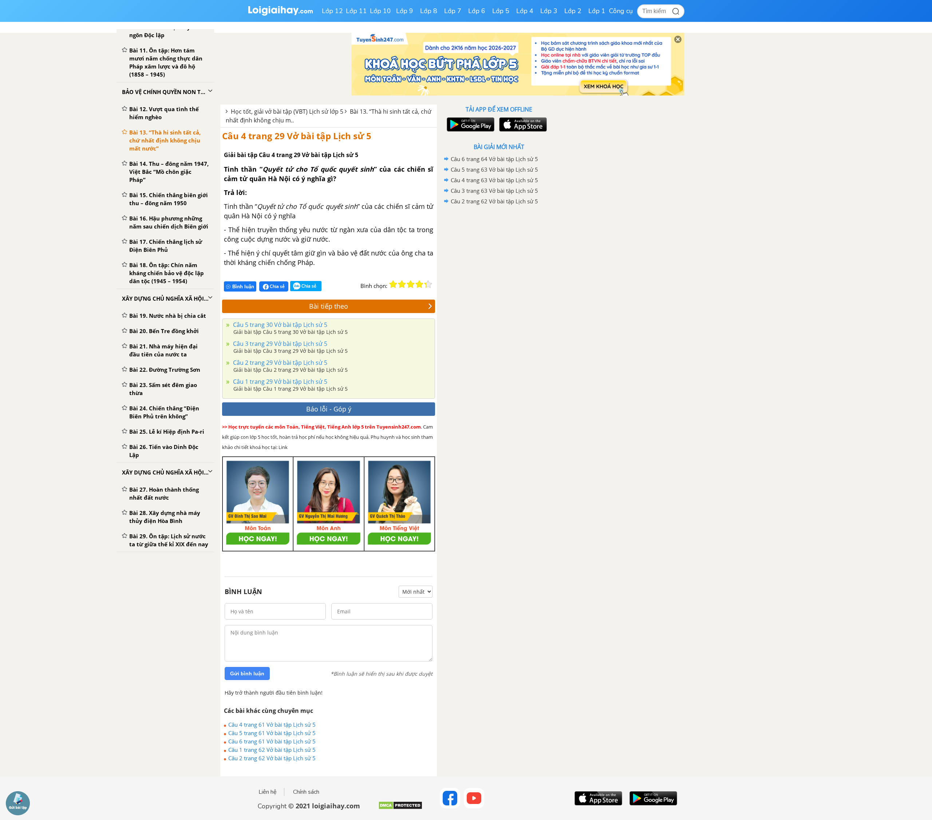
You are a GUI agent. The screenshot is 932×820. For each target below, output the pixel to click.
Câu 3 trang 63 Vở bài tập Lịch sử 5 (494, 190)
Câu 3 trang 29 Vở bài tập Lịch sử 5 (279, 344)
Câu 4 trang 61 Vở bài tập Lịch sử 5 (272, 724)
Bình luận (243, 286)
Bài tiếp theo (328, 306)
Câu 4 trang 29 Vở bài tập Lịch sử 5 (296, 136)
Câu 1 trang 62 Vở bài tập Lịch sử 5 (272, 749)
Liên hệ (267, 792)
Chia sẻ (277, 286)
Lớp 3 (548, 11)
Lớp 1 (596, 11)
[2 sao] (402, 284)
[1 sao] (393, 284)
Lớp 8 (428, 11)
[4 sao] (419, 284)
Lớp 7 (452, 11)
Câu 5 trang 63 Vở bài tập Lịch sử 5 (494, 169)
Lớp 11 (356, 11)
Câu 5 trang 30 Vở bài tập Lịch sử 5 (279, 325)
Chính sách (306, 792)
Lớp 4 (524, 11)
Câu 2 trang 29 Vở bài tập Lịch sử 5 (279, 363)
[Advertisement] (498, 322)
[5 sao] (428, 284)
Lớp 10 (380, 11)
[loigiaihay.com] (280, 14)
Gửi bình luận (247, 673)
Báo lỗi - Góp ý (328, 409)
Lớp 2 (572, 11)
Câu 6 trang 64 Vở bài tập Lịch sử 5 (494, 159)
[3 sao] (410, 284)
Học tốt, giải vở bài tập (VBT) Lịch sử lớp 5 (287, 112)
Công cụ (621, 11)
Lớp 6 (476, 11)
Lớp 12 (332, 11)
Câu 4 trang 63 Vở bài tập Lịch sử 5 (494, 180)
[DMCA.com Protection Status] (400, 808)
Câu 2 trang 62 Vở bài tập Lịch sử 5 (272, 758)
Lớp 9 (404, 11)
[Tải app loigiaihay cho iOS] (522, 124)
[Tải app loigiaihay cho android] (469, 124)
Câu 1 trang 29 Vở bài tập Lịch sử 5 (279, 382)
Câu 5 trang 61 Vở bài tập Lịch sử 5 (272, 733)
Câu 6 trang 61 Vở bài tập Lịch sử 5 (272, 741)
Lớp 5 (500, 11)
